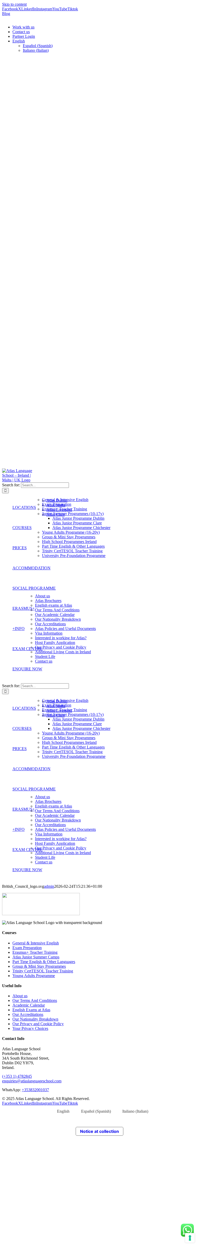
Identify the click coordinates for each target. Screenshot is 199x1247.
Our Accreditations (27, 1014)
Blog (6, 13)
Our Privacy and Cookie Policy (38, 1024)
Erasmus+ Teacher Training (35, 952)
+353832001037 (35, 1090)
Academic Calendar (28, 1005)
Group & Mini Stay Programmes (39, 966)
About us (19, 996)
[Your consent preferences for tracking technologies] (190, 1238)
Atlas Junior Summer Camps (35, 957)
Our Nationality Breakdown (35, 1019)
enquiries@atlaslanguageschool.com (31, 1081)
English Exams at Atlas (31, 1010)
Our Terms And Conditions (34, 1000)
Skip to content (14, 4)
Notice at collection (99, 1131)
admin (49, 886)
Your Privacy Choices (30, 1028)
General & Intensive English (35, 943)
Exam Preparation (27, 947)
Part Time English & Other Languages (43, 961)
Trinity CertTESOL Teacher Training (42, 971)
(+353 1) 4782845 (17, 1076)
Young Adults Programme (33, 975)
